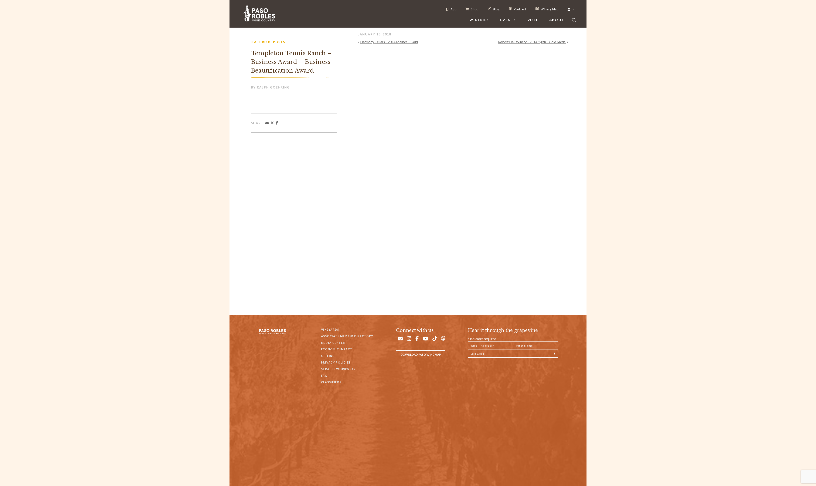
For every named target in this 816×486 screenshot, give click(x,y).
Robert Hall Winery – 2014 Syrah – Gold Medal (532, 42)
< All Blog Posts (268, 42)
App (453, 9)
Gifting (328, 356)
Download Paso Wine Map (421, 354)
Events (508, 20)
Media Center (333, 342)
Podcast (519, 9)
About (556, 20)
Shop (474, 9)
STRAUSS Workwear (338, 369)
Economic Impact (337, 349)
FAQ (324, 375)
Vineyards (330, 329)
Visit (532, 20)
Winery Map (549, 9)
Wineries (479, 20)
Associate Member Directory (347, 336)
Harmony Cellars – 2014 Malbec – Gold (389, 42)
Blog (496, 9)
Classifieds (331, 382)
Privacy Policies (336, 362)
